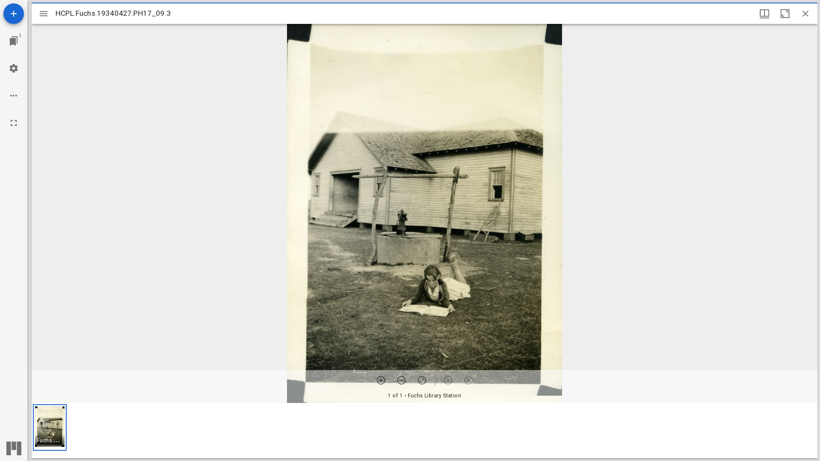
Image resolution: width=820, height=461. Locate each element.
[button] (49, 427)
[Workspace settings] (13, 68)
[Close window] (805, 13)
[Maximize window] (785, 13)
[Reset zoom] (422, 380)
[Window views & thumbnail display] (764, 13)
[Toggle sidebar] (43, 13)
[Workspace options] (13, 95)
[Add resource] (13, 13)
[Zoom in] (381, 380)
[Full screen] (13, 123)
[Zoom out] (401, 380)
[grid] (424, 430)
